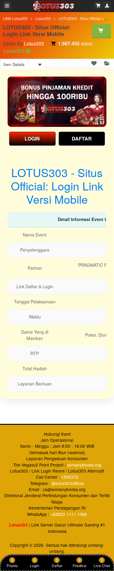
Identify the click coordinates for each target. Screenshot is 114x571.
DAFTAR (82, 138)
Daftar (57, 565)
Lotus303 (43, 18)
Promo (12, 565)
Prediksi (79, 565)
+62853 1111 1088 (68, 514)
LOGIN (32, 138)
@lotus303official (67, 483)
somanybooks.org (84, 465)
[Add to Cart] (101, 31)
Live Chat (102, 565)
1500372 (69, 477)
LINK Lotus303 (15, 18)
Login (34, 565)
